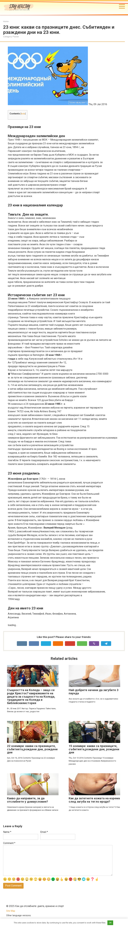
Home (6, 21)
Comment (9, 843)
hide (23, 113)
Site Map (10, 911)
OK (110, 923)
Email (44, 831)
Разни (16, 36)
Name (7, 831)
